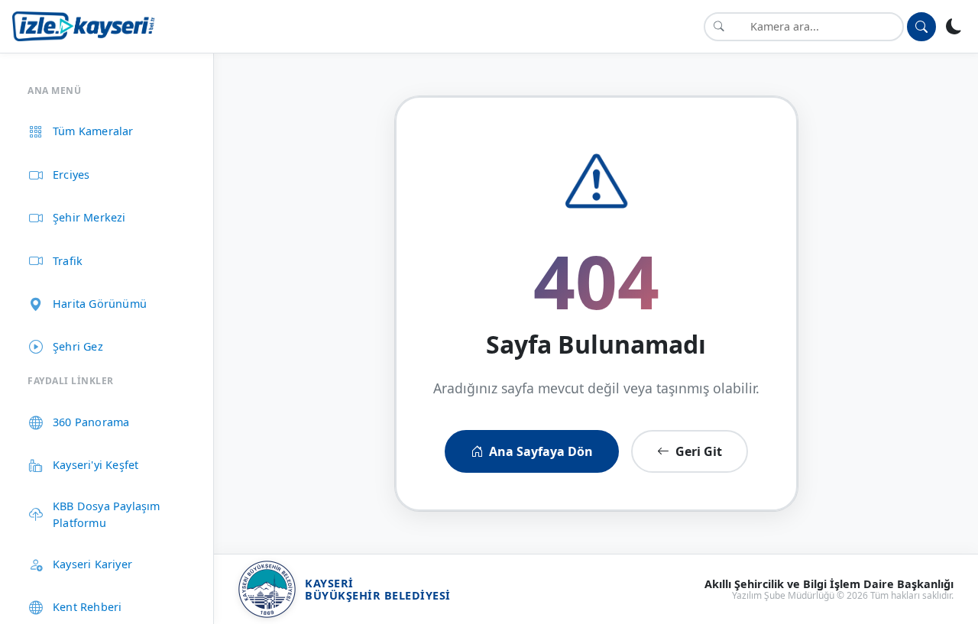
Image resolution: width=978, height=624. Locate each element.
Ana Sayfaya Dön (541, 451)
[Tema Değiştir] (954, 26)
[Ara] (921, 26)
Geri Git (698, 451)
